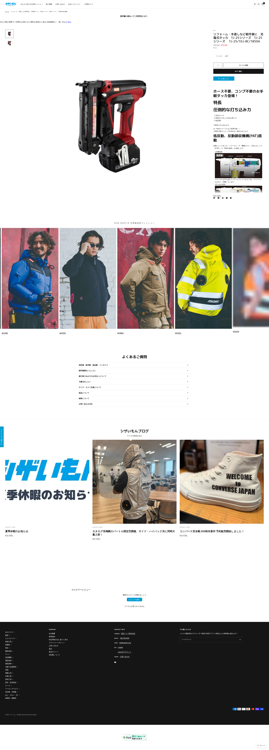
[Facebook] (214, 198)
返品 (50, 649)
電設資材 (8, 660)
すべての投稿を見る (134, 436)
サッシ (7, 654)
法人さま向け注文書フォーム (31, 4)
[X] (219, 198)
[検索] (259, 4)
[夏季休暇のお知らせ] (47, 482)
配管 (6, 635)
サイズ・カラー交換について (90, 387)
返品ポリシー (53, 652)
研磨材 (7, 645)
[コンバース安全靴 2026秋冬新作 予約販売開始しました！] (222, 482)
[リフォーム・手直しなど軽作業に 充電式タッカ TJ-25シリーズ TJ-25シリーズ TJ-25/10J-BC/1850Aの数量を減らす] (215, 65)
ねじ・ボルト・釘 (11, 695)
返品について (84, 393)
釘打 (226, 56)
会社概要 (52, 633)
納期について (84, 398)
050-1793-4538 (124, 638)
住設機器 (8, 657)
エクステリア (10, 638)
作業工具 (8, 676)
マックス (219, 56)
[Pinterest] (223, 198)
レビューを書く (134, 599)
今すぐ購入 (238, 71)
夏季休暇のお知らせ (16, 531)
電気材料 (8, 664)
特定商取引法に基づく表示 (58, 639)
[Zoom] (203, 34)
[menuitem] (31, 4)
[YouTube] (116, 662)
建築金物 (8, 651)
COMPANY (52, 629)
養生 (6, 648)
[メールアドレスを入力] (240, 639)
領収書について (54, 655)
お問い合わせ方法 (86, 404)
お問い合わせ (60, 4)
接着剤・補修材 (10, 698)
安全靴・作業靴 (10, 692)
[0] (262, 4)
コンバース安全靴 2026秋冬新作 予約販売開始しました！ (212, 531)
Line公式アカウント (124, 652)
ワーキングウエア (11, 689)
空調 (6, 670)
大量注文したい (85, 382)
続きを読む (9, 535)
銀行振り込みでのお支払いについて (92, 376)
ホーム (7, 11)
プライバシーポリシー (57, 643)
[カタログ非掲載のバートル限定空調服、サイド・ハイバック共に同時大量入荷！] (134, 482)
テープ (7, 685)
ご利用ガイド (88, 4)
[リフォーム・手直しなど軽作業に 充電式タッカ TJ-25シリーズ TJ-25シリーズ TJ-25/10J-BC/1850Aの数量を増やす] (220, 65)
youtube (120, 647)
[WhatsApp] (227, 198)
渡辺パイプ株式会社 (128, 633)
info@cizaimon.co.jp (125, 643)
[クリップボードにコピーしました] (231, 198)
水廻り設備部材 (10, 667)
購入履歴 (49, 4)
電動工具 (8, 673)
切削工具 (8, 641)
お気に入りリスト (74, 4)
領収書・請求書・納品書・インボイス (93, 365)
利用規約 (52, 636)
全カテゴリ (9, 632)
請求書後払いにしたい (87, 370)
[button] (223, 78)
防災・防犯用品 (10, 682)
